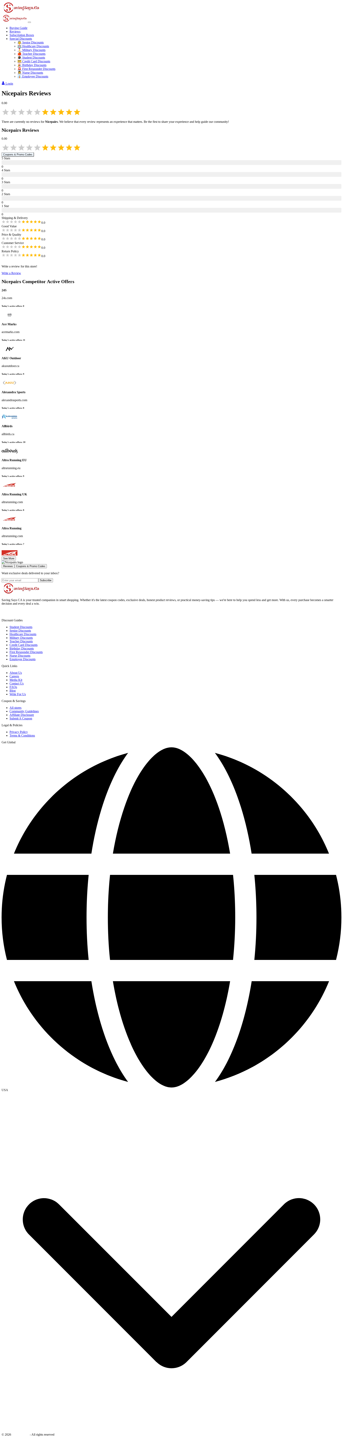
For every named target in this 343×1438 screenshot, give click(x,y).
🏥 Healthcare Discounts (33, 46)
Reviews (15, 31)
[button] (171, 1090)
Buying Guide (18, 28)
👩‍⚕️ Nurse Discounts (30, 72)
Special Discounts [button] (21, 38)
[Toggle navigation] (29, 22)
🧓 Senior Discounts (30, 42)
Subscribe (45, 580)
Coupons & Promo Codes (17, 154)
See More (8, 558)
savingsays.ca (20, 1434)
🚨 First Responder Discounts (36, 69)
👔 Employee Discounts (32, 76)
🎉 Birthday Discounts (31, 65)
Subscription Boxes (22, 35)
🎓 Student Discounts (31, 57)
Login (9, 83)
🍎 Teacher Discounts (31, 53)
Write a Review (11, 273)
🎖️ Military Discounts (31, 50)
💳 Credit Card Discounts (33, 61)
